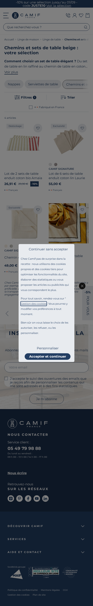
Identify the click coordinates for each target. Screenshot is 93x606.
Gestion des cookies (33, 303)
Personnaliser (48, 348)
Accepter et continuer (47, 356)
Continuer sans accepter (48, 249)
